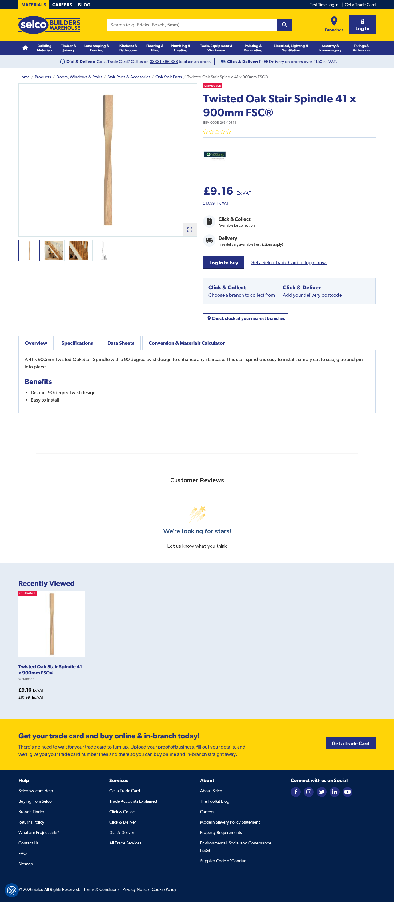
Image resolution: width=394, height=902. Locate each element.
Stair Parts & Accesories (128, 76)
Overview (36, 343)
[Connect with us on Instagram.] (309, 791)
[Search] (285, 25)
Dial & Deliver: (81, 61)
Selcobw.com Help (35, 790)
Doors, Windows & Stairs (79, 76)
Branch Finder (31, 811)
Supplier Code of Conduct (223, 860)
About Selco (211, 790)
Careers (62, 4)
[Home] (25, 48)
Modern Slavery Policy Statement (230, 822)
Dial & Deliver (121, 832)
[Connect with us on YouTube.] (347, 791)
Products (43, 76)
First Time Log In (324, 4)
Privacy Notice (136, 889)
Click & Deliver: (242, 61)
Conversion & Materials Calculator (187, 343)
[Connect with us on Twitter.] (322, 791)
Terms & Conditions (101, 889)
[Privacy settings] (12, 890)
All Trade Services (125, 842)
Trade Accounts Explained (133, 801)
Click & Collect (122, 811)
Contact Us (28, 842)
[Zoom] (190, 229)
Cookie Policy (164, 889)
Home (24, 76)
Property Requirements (221, 832)
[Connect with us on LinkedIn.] (335, 791)
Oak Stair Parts (168, 76)
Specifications (77, 343)
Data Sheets (120, 343)
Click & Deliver (122, 822)
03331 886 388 (164, 61)
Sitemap (25, 863)
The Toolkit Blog (214, 801)
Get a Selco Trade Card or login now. (289, 262)
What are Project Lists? (38, 832)
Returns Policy (31, 822)
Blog (84, 4)
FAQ (22, 853)
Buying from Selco (35, 801)
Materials (34, 4)
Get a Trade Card (360, 4)
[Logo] (49, 25)
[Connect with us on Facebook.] (296, 791)
